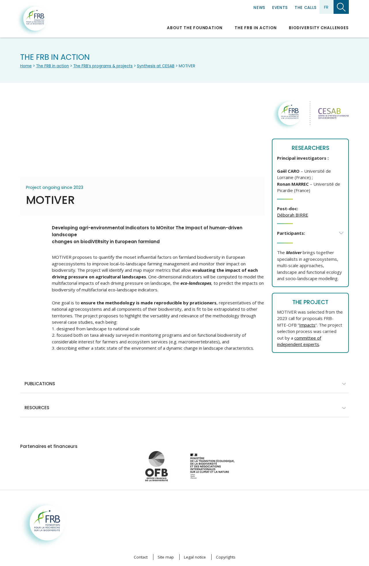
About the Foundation (195, 28)
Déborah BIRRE (292, 215)
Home (26, 66)
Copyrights (226, 557)
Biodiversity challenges (319, 28)
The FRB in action (256, 28)
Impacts (307, 325)
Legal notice (195, 557)
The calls (306, 7)
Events (280, 7)
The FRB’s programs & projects (103, 66)
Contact (141, 557)
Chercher (341, 7)
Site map (166, 557)
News (259, 7)
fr (326, 7)
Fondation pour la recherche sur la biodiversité (32, 20)
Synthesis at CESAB (155, 66)
